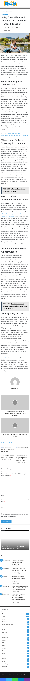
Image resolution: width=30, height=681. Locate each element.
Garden (4, 640)
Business (4, 621)
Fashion (4, 635)
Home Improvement (7, 624)
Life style (4, 632)
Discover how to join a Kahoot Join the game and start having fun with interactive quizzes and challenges (19, 597)
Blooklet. (26, 674)
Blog (3, 619)
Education (9, 11)
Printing (4, 666)
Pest (3, 661)
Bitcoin (4, 658)
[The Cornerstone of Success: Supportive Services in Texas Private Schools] (22, 450)
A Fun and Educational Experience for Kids (7, 456)
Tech (3, 616)
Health (4, 627)
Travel (4, 648)
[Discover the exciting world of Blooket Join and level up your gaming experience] (5, 588)
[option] (15, 541)
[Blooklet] (10, 3)
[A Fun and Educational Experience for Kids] (7, 450)
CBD (3, 629)
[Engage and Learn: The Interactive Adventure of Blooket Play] (5, 571)
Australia (4, 358)
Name (3, 495)
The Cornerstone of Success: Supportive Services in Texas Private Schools (21, 458)
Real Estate (5, 637)
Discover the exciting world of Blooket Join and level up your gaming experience (20, 587)
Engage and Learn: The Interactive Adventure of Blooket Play (19, 570)
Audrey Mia (7, 27)
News (3, 653)
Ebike (3, 645)
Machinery (5, 664)
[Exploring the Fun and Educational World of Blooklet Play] (5, 563)
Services (4, 656)
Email (3, 501)
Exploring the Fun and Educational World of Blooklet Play (18, 562)
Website (3, 508)
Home (4, 11)
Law (3, 650)
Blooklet (4, 613)
